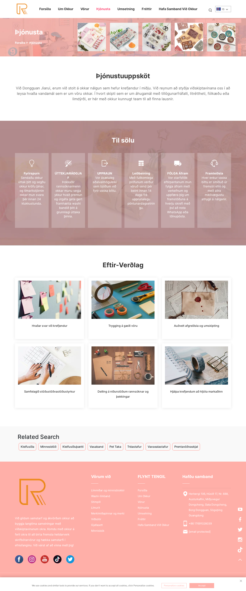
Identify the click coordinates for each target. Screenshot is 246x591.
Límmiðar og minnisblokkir (108, 490)
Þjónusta (103, 9)
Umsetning (126, 9)
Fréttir (147, 9)
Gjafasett (97, 525)
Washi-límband (100, 496)
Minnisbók (97, 530)
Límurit (95, 507)
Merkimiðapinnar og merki (107, 513)
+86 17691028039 (200, 523)
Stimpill (96, 502)
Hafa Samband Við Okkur (178, 9)
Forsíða (45, 9)
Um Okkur (65, 9)
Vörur (84, 9)
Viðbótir (96, 519)
